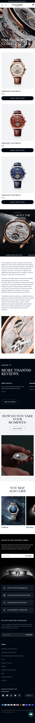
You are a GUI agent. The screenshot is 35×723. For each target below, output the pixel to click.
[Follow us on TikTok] (11, 695)
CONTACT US (23, 588)
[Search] (6, 5)
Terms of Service (6, 677)
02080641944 (5, 691)
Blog (3, 673)
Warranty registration (8, 670)
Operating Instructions (8, 652)
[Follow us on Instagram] (3, 695)
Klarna (3, 666)
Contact (4, 680)
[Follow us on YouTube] (7, 695)
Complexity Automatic (11, 91)
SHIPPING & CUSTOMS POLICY (9, 649)
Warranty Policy (6, 663)
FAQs (2, 659)
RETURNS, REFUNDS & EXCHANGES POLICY (12, 656)
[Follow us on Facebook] (19, 695)
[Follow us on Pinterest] (15, 695)
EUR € (28, 695)
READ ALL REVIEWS (10, 401)
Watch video (17, 428)
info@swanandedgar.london (9, 689)
